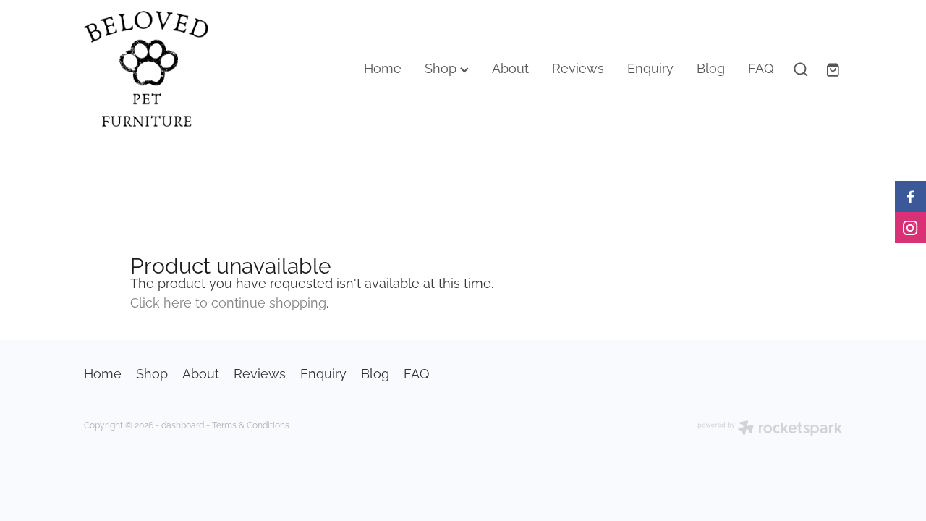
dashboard (182, 424)
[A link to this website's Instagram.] (910, 227)
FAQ (760, 67)
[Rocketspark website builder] (769, 429)
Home (383, 67)
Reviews (578, 67)
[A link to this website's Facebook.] (910, 196)
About (510, 67)
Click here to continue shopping (228, 301)
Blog (711, 67)
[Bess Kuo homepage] (160, 69)
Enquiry (650, 67)
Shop (442, 67)
